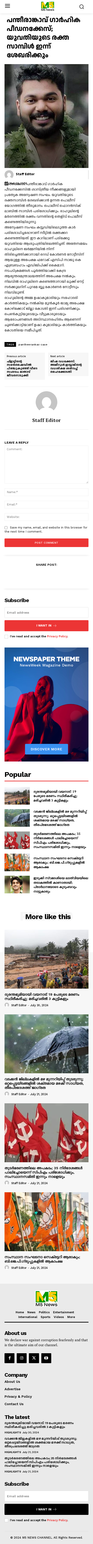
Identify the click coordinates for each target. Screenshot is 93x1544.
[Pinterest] (51, 575)
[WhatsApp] (62, 575)
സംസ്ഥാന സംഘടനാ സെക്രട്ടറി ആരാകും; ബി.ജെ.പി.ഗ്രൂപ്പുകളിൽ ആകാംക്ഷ (59, 862)
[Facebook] (30, 575)
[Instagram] (22, 1358)
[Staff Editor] (9, 174)
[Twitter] (41, 575)
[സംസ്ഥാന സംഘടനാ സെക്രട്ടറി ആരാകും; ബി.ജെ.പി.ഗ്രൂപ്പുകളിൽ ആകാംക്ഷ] (17, 862)
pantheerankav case (33, 344)
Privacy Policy (57, 636)
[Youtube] (46, 1358)
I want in (43, 625)
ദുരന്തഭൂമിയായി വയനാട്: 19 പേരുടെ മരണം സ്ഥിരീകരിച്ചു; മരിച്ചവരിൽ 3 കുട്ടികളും (55, 795)
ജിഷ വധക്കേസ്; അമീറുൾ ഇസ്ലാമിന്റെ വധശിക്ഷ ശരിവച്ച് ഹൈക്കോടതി (66, 367)
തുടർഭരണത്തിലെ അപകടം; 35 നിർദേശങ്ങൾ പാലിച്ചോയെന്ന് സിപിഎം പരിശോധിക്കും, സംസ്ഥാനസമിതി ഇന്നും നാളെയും (59, 840)
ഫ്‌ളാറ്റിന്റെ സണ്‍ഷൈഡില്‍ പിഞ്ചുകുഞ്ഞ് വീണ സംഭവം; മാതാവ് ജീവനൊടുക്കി (22, 368)
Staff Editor (25, 174)
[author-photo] (7, 1005)
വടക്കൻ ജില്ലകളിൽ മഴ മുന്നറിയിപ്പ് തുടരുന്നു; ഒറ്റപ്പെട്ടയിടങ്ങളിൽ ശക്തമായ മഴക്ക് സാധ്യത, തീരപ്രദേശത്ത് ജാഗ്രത (59, 818)
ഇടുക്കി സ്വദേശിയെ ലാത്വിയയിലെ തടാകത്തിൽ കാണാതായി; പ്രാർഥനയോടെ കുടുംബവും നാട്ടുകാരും (60, 884)
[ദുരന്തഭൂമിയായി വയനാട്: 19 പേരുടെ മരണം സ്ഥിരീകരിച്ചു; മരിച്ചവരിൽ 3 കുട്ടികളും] (17, 796)
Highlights (13, 1432)
